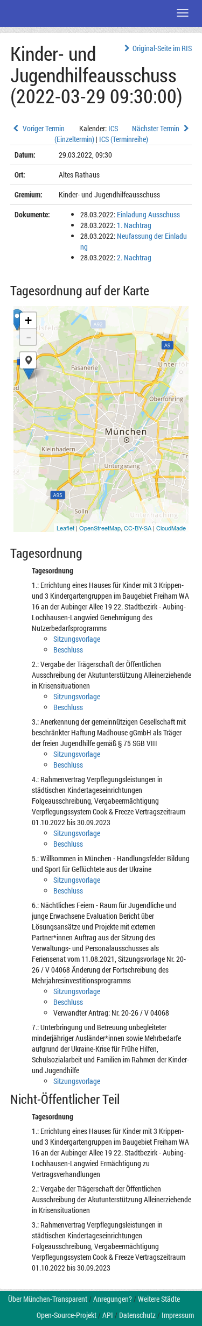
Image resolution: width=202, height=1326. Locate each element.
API (107, 1315)
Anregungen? (112, 1299)
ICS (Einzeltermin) (86, 133)
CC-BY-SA (137, 527)
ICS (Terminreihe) (123, 139)
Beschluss (68, 649)
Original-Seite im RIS (162, 48)
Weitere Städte (159, 1299)
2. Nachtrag (134, 257)
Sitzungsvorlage (76, 639)
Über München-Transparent (47, 1299)
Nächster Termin (156, 128)
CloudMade (171, 527)
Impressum (178, 1315)
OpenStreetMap (100, 527)
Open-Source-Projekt (66, 1315)
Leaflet (65, 527)
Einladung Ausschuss (148, 214)
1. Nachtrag (134, 225)
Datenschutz (137, 1315)
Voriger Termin (43, 128)
